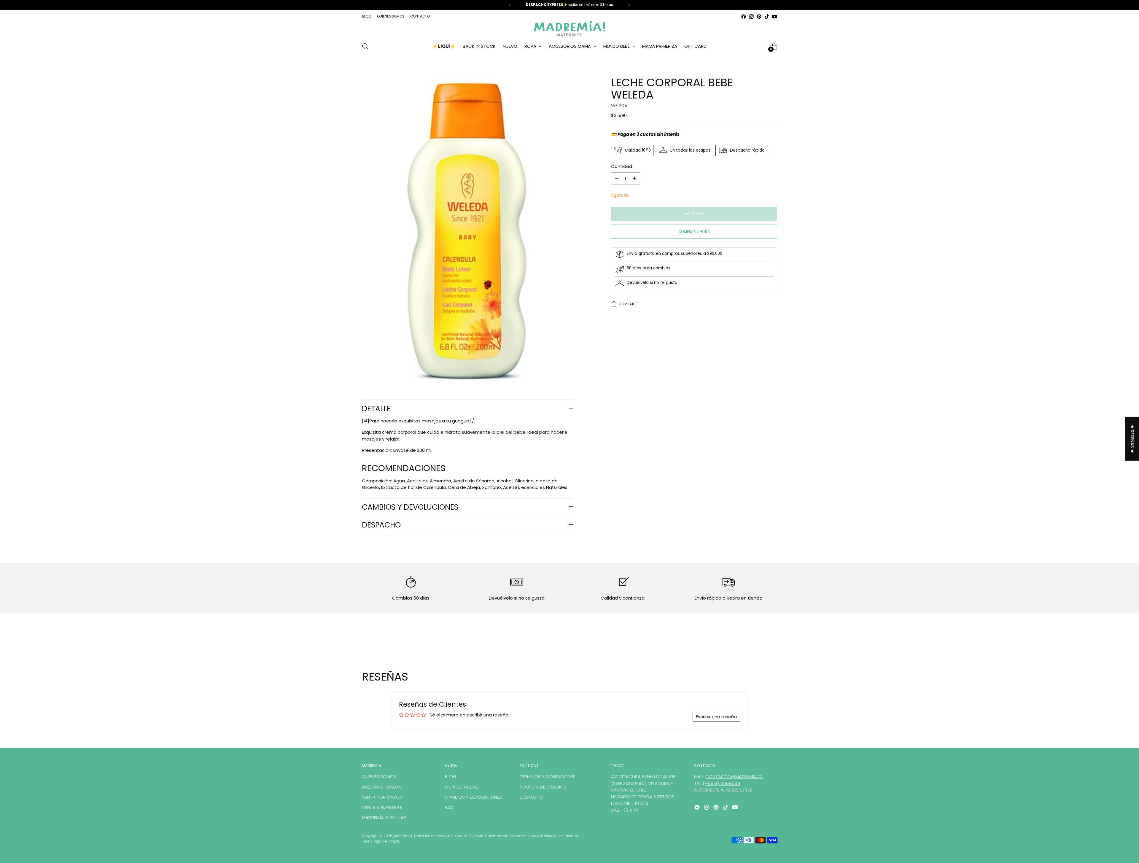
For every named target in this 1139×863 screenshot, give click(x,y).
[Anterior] (509, 5)
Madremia (403, 836)
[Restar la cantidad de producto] (616, 179)
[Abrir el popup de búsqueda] (365, 46)
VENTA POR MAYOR (382, 797)
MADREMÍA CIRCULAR (384, 817)
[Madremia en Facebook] (743, 16)
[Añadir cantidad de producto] (634, 179)
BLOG (450, 776)
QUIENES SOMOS (379, 776)
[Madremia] (569, 28)
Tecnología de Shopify (381, 841)
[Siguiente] (629, 5)
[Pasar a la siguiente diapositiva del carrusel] (772, 638)
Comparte (629, 304)
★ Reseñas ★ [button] (1132, 439)
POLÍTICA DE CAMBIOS (543, 787)
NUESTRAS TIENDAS (382, 787)
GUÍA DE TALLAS (461, 787)
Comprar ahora (694, 231)
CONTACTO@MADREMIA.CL (734, 776)
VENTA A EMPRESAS (382, 807)
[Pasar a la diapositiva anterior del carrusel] (758, 639)
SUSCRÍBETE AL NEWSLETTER (723, 790)
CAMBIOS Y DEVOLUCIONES (473, 797)
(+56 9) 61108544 (721, 783)
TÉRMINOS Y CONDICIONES (547, 776)
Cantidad (621, 166)
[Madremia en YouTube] (774, 16)
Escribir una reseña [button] (716, 716)
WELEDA (619, 105)
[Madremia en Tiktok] (766, 16)
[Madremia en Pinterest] (759, 16)
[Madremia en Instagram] (751, 16)
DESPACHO (531, 797)
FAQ (449, 807)
